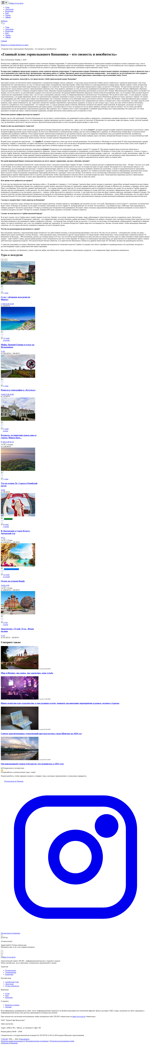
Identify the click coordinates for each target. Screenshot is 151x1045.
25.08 (7, 394)
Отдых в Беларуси (12, 986)
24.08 (3, 394)
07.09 (3, 442)
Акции (8, 15)
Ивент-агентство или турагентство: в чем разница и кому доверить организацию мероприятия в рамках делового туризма (60, 703)
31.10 (3, 636)
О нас (7, 993)
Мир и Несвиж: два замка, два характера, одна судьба (27, 673)
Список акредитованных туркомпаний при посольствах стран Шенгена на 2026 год (41, 733)
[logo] (16, 3)
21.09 (7, 442)
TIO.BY (5, 1039)
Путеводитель (10, 970)
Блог (7, 13)
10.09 (12, 304)
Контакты (9, 997)
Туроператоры (10, 972)
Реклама (8, 1007)
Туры (7, 7)
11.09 (3, 351)
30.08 (3, 490)
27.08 (3, 304)
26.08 (12, 394)
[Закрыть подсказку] (2, 935)
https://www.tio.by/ (79, 1016)
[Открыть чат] (2, 952)
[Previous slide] (2, 260)
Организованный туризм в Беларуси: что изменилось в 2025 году (32, 764)
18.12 (3, 538)
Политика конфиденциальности (13, 1041)
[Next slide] (6, 260)
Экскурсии (9, 9)
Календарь (9, 11)
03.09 (7, 304)
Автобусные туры (12, 982)
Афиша (8, 17)
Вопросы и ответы (12, 1005)
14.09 (7, 585)
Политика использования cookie (62, 1041)
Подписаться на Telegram (13, 781)
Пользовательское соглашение (37, 1041)
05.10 (12, 442)
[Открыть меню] (4, 3)
